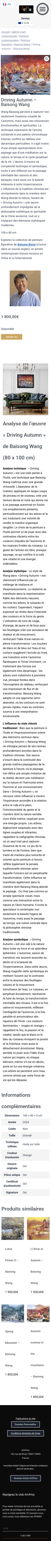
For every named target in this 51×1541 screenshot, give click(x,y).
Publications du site (25, 1418)
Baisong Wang (22, 44)
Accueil (5, 31)
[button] (42, 9)
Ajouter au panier (11, 337)
